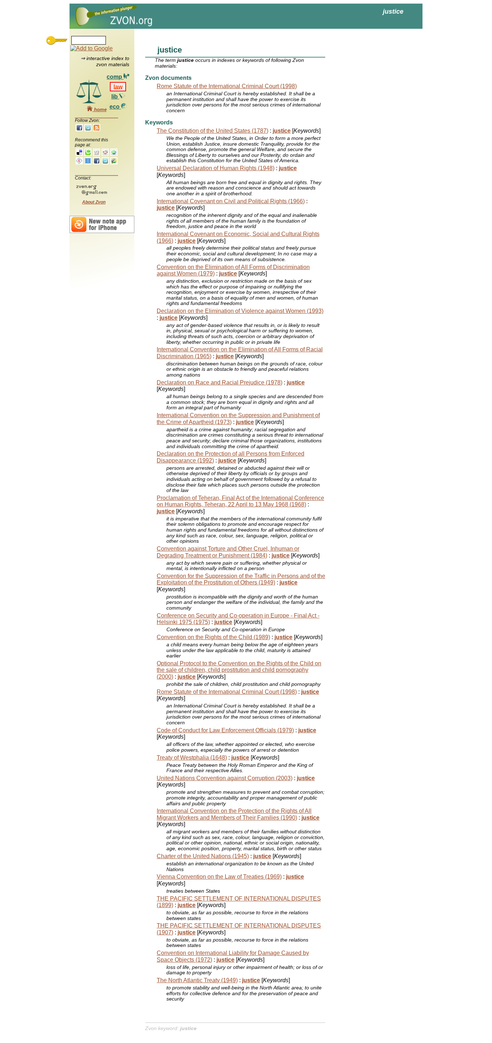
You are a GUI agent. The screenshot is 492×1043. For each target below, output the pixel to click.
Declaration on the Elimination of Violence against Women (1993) (240, 311)
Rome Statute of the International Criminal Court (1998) (227, 86)
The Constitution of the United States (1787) (212, 131)
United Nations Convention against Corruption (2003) (224, 778)
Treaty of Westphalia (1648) (192, 758)
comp (115, 77)
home (100, 109)
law (117, 86)
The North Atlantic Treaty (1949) (197, 980)
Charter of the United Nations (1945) (203, 856)
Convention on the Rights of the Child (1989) (213, 637)
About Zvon (94, 202)
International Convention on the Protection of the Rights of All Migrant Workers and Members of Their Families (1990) (234, 814)
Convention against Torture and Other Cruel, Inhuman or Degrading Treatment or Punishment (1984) (228, 552)
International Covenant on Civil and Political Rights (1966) (231, 201)
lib (115, 97)
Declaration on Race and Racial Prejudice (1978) (219, 382)
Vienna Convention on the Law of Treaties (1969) (219, 877)
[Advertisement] (368, 144)
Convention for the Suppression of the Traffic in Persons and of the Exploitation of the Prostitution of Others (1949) (241, 579)
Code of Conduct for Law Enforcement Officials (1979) (225, 730)
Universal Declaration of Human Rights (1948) (215, 168)
